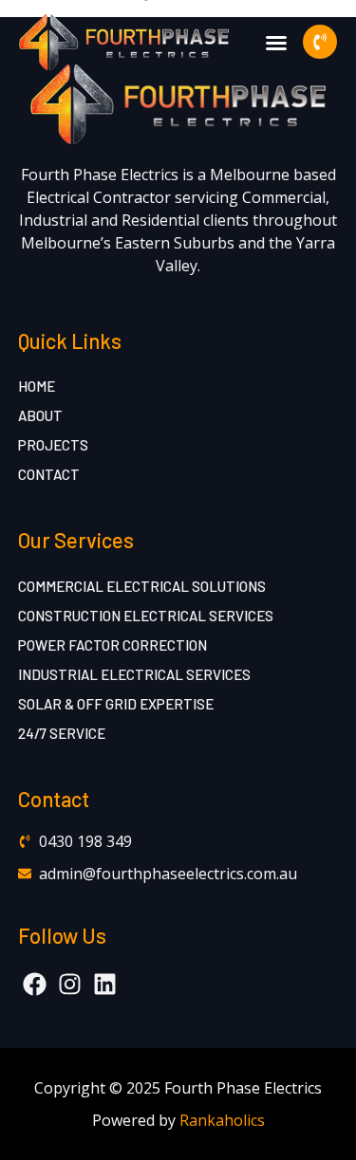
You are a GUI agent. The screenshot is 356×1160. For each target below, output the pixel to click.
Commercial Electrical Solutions (142, 586)
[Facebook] (34, 984)
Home (36, 386)
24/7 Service (61, 733)
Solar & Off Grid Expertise (116, 703)
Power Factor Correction (112, 645)
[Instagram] (69, 984)
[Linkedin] (105, 984)
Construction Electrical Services (145, 615)
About (40, 415)
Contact (49, 474)
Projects (53, 444)
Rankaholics (222, 1120)
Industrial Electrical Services (134, 674)
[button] (276, 43)
